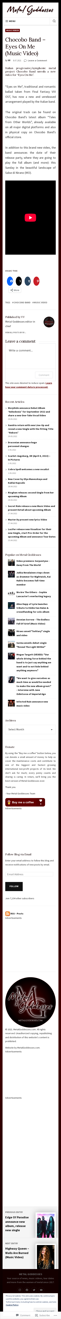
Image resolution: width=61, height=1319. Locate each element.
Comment (44, 375)
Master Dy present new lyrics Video (27, 519)
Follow (14, 886)
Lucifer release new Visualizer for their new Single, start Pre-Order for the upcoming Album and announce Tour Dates (32, 533)
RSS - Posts (17, 913)
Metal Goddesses (30, 1274)
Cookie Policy (12, 1305)
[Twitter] (34, 1290)
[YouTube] (41, 1290)
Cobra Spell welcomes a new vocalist (28, 469)
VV (9, 60)
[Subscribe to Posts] (7, 913)
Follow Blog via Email (18, 854)
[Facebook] (27, 1290)
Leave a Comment (37, 60)
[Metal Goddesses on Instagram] (20, 1290)
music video (40, 302)
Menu (12, 21)
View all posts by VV (14, 332)
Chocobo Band (22, 302)
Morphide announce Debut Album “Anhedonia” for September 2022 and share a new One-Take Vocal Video (29, 411)
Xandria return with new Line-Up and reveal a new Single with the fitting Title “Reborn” (30, 429)
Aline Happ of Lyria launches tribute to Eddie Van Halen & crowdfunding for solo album (32, 608)
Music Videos (12, 30)
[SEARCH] (53, 21)
